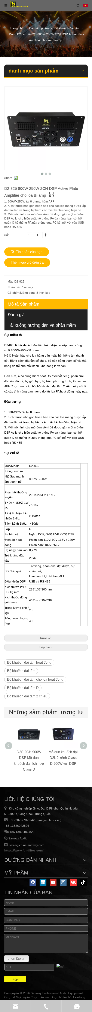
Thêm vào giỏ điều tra (27, 262)
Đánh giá (16, 314)
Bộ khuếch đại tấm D (23, 688)
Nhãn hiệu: (14, 287)
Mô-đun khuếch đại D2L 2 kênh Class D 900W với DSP (63, 757)
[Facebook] (33, 882)
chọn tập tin (16, 958)
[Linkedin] (43, 882)
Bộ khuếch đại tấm (21, 671)
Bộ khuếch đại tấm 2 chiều (27, 696)
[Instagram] (63, 882)
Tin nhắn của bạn (29, 252)
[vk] (73, 882)
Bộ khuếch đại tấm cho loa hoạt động (35, 679)
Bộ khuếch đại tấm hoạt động (29, 662)
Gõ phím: (13, 292)
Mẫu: (10, 281)
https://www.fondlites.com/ (23, 850)
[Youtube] (53, 882)
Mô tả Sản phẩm (23, 304)
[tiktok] (83, 882)
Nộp (15, 979)
